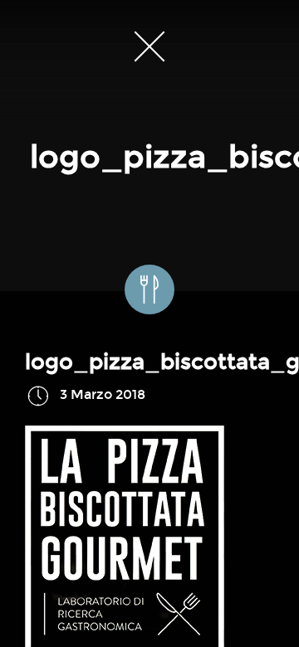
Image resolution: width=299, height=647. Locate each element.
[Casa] (149, 45)
